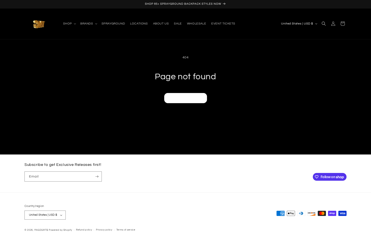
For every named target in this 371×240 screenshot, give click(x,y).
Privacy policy (104, 230)
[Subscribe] (97, 176)
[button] (69, 23)
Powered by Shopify (60, 230)
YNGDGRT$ (41, 230)
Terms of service (125, 230)
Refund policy (84, 230)
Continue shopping (186, 98)
